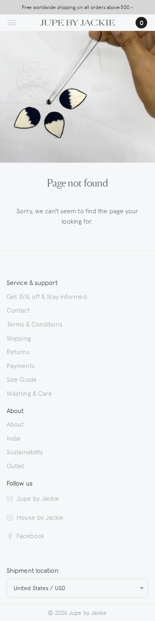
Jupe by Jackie (38, 497)
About (15, 423)
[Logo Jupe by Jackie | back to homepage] (77, 21)
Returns (18, 351)
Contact (18, 309)
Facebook (30, 535)
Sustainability (25, 451)
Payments (21, 365)
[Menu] (11, 22)
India (14, 437)
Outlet (15, 465)
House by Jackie (40, 516)
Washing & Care (29, 392)
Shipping (19, 337)
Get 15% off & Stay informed (47, 296)
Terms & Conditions (34, 323)
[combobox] (77, 588)
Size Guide (22, 378)
